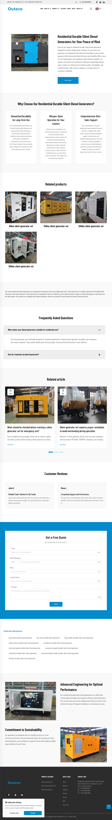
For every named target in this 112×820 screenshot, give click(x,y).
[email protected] (82, 296)
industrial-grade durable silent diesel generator (24, 648)
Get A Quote (68, 80)
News (73, 8)
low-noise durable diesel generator (48, 638)
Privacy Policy (72, 816)
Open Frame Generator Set (48, 786)
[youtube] (100, 2)
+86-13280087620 (86, 2)
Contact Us (79, 8)
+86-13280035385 (85, 791)
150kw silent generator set (56, 226)
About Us (46, 8)
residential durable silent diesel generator (23, 653)
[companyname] (15, 9)
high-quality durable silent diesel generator (78, 638)
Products (55, 8)
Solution (63, 8)
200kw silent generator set (91, 226)
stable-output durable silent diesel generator (24, 643)
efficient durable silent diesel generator (22, 659)
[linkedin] (104, 2)
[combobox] (15, 562)
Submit (56, 604)
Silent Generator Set (46, 782)
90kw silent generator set (21, 226)
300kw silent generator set (21, 266)
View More (10, 445)
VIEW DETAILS (21, 207)
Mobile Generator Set (47, 790)
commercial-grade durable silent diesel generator (61, 648)
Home (41, 8)
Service (69, 8)
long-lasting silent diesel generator (20, 638)
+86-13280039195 (85, 793)
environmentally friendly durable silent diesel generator (59, 653)
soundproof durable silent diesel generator (57, 643)
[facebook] (97, 2)
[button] (51, 452)
